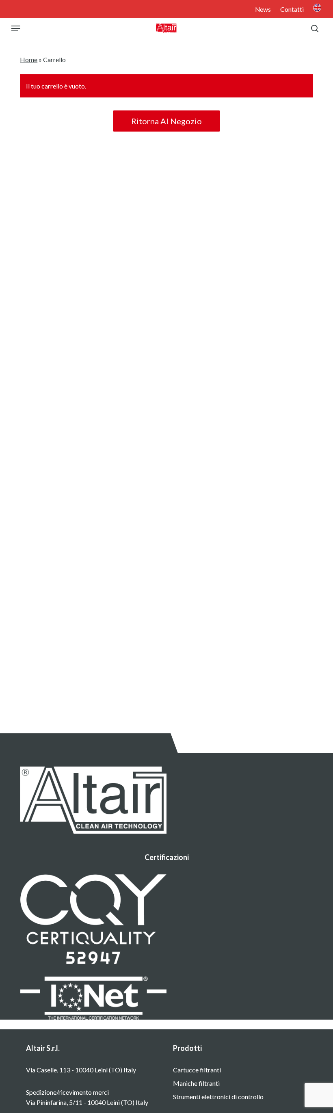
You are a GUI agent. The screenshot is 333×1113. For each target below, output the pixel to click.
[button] (15, 28)
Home (28, 59)
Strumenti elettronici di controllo (218, 1096)
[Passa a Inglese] (317, 9)
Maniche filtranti (196, 1083)
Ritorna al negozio (166, 121)
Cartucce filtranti (197, 1070)
